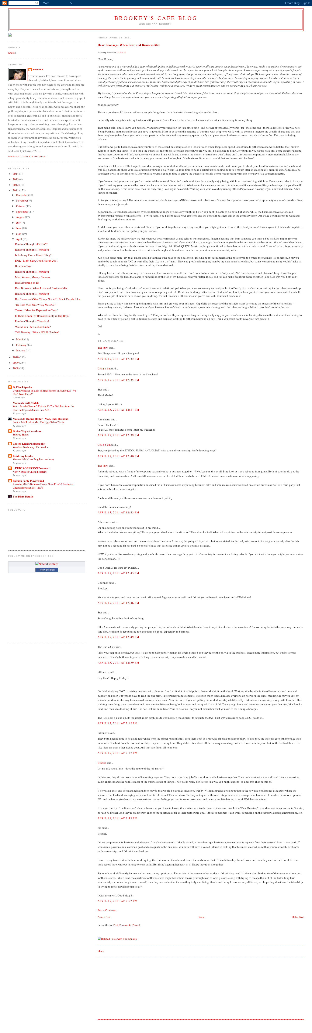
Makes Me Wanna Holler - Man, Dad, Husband (40, 419)
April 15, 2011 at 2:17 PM (118, 753)
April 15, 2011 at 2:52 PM (118, 901)
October (21, 206)
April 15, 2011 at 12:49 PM (118, 637)
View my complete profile (26, 156)
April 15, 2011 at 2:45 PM (118, 818)
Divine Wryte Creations (27, 431)
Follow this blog (47, 569)
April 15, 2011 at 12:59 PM (118, 662)
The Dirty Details (23, 496)
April (19, 239)
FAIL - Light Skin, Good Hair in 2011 (36, 260)
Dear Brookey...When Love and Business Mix (129, 44)
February (21, 345)
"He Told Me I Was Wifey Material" (35, 305)
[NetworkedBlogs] (46, 564)
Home (201, 917)
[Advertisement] (129, 988)
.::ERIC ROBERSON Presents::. (32, 468)
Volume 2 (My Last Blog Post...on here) (33, 459)
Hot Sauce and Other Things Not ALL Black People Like (47, 299)
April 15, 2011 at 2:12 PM (118, 723)
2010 (16, 357)
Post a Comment (107, 910)
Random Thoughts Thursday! (32, 249)
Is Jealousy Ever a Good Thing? (33, 255)
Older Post (298, 917)
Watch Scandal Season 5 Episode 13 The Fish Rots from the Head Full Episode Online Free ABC (43, 407)
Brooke (102, 763)
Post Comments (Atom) (126, 925)
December (22, 195)
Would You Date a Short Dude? (33, 327)
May (19, 233)
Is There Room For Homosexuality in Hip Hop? (42, 316)
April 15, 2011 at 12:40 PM (118, 456)
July (19, 222)
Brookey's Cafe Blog (156, 17)
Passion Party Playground (28, 481)
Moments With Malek (26, 403)
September (22, 211)
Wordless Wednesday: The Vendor (30, 447)
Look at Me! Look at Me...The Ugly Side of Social (38, 422)
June (19, 228)
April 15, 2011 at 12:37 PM (118, 410)
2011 (16, 190)
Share (101, 951)
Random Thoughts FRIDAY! (31, 244)
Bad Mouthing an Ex (27, 283)
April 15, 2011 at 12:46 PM (118, 603)
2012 (16, 185)
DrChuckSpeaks (22, 387)
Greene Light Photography (29, 443)
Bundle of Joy (23, 266)
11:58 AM (121, 52)
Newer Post (104, 917)
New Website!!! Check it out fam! (30, 471)
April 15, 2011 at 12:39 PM (118, 435)
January (21, 350)
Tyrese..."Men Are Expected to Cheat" (36, 310)
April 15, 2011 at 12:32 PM (118, 359)
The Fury (103, 348)
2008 (16, 368)
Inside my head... (23, 456)
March (20, 339)
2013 (16, 179)
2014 (16, 174)
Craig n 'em (104, 368)
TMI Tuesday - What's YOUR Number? (37, 332)
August (20, 217)
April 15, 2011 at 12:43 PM (118, 512)
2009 (16, 363)
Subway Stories (21, 434)
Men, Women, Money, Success (32, 277)
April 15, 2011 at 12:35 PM (118, 380)
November (22, 200)
